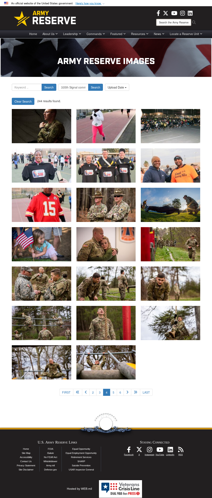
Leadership (70, 34)
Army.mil (50, 465)
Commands (94, 34)
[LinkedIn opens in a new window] (190, 13)
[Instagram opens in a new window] (182, 13)
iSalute (50, 453)
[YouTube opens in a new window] (174, 13)
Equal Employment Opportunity (81, 453)
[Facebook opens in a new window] (158, 13)
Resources (138, 34)
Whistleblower (50, 461)
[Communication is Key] (41, 126)
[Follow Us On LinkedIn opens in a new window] (170, 450)
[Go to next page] (127, 392)
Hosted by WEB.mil (79, 488)
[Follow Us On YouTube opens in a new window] (160, 450)
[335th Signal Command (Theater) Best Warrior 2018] (170, 244)
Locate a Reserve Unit (184, 34)
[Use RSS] (180, 450)
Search (49, 87)
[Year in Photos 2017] (170, 205)
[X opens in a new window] (165, 13)
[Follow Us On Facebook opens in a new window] (129, 450)
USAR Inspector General (81, 469)
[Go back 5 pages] (77, 392)
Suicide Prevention (81, 465)
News (157, 34)
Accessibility (26, 457)
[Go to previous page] (86, 392)
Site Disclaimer (26, 469)
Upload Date (116, 87)
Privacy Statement (26, 465)
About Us (48, 34)
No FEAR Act (50, 457)
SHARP (81, 461)
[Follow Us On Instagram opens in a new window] (149, 450)
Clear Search (23, 101)
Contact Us (26, 461)
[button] (90, 3)
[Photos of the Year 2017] (106, 244)
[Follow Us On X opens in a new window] (139, 450)
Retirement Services (81, 457)
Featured (116, 34)
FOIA (50, 449)
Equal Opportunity (81, 449)
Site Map (26, 453)
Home (33, 34)
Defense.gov (50, 469)
